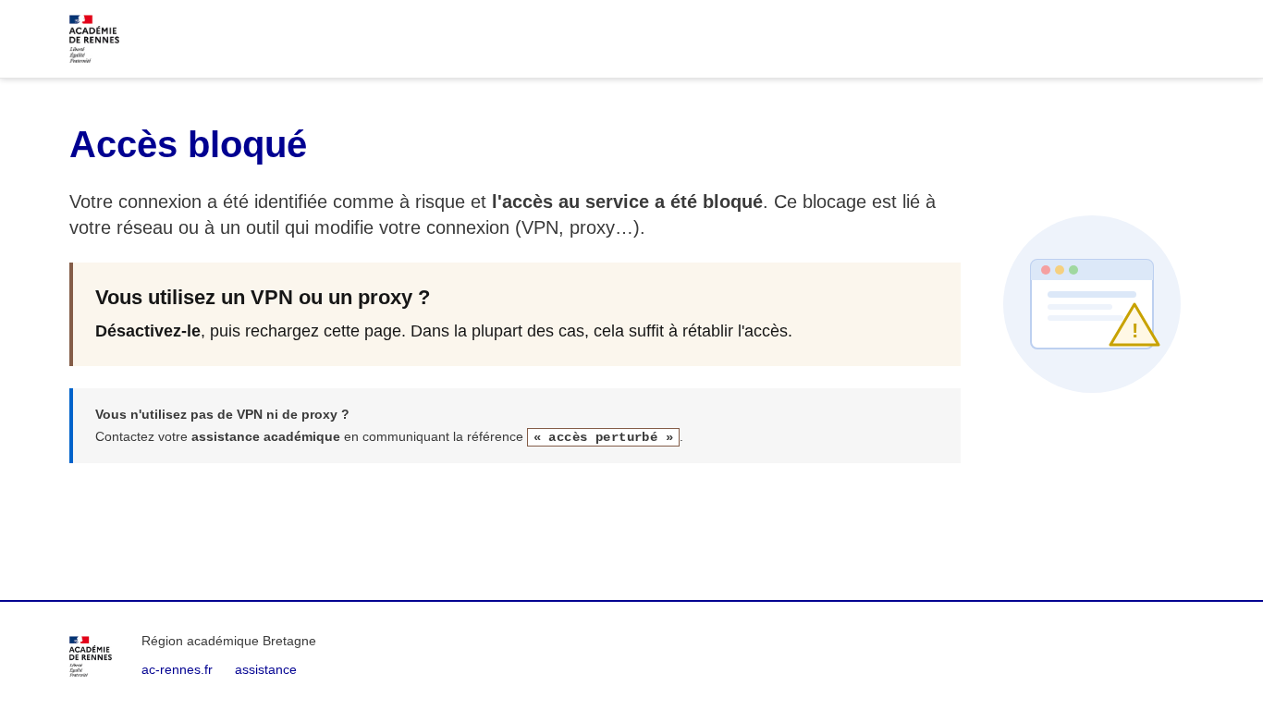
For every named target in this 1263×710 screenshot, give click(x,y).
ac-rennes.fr (177, 669)
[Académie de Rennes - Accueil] (90, 656)
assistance (266, 669)
